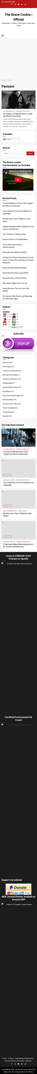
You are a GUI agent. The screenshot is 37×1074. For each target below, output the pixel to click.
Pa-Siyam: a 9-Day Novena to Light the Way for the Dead (18, 100)
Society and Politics (10, 404)
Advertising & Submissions (24, 1058)
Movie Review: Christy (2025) (14, 278)
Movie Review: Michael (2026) (14, 252)
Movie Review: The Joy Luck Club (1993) (16, 289)
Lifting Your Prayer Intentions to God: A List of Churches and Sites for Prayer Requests (18, 260)
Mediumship (7, 383)
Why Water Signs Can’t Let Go (15, 283)
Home (4, 1058)
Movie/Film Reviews (11, 387)
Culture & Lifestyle (9, 111)
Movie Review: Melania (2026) (14, 268)
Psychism (6, 391)
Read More (22, 126)
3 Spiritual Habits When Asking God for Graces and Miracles (18, 227)
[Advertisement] (18, 57)
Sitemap (28, 1061)
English (9, 139)
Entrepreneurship (10, 375)
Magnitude (19, 1072)
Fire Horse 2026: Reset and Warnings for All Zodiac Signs (17, 297)
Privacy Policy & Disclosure (14, 1061)
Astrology (7, 366)
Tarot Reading (8, 408)
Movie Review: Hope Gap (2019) (15, 273)
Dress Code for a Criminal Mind (15, 239)
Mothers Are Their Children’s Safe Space (16, 220)
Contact (11, 1058)
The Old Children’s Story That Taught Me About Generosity (18, 204)
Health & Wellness (10, 379)
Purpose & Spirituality (23, 111)
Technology (7, 412)
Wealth (6, 416)
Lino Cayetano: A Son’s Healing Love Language (17, 212)
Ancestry (6, 362)
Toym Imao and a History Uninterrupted (12, 245)
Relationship (8, 399)
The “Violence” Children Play (14, 234)
